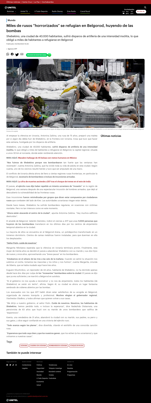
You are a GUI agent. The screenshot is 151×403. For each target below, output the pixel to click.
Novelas (70, 368)
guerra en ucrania (38, 345)
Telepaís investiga (55, 368)
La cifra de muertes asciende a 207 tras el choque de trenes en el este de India (54, 182)
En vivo (140, 11)
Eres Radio (71, 11)
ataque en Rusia (76, 345)
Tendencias (53, 365)
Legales (25, 368)
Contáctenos (26, 365)
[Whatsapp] (7, 54)
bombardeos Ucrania (58, 345)
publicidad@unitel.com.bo (38, 396)
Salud (39, 385)
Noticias (10, 11)
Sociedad (40, 371)
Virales (51, 375)
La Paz (37, 2)
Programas (71, 375)
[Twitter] (17, 54)
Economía (40, 381)
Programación (72, 371)
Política (39, 365)
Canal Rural (85, 11)
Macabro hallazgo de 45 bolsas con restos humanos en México (47, 158)
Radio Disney (57, 11)
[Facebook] (12, 54)
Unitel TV (24, 11)
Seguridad (40, 368)
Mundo (39, 375)
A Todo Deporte (41, 11)
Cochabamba (48, 2)
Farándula (52, 378)
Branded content (55, 371)
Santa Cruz (27, 2)
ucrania (23, 345)
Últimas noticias (13, 2)
